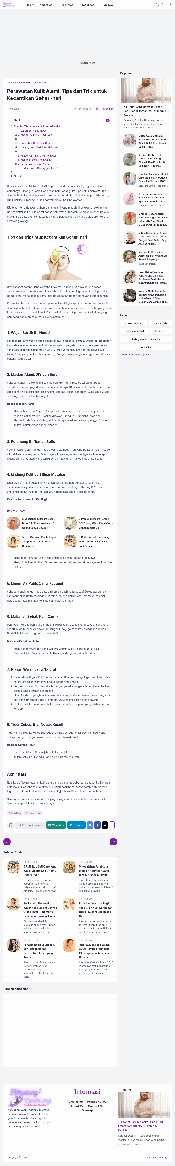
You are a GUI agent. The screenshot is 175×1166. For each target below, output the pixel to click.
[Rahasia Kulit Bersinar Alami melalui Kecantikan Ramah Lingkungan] (129, 262)
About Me (77, 1106)
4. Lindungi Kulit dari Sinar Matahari (38, 147)
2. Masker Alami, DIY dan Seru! (35, 134)
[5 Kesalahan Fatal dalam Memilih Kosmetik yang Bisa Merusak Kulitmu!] (69, 872)
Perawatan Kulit (35, 813)
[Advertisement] (87, 36)
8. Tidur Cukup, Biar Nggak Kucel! (38, 168)
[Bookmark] (10, 825)
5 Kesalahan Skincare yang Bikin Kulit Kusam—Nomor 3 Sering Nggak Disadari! (38, 523)
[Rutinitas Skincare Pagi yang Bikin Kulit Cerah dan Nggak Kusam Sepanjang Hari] (69, 909)
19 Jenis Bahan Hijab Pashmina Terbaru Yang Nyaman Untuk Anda (151, 198)
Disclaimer (76, 1101)
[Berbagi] (112, 825)
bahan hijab (160, 323)
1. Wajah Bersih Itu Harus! (32, 130)
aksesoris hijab (133, 323)
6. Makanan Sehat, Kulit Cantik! (35, 159)
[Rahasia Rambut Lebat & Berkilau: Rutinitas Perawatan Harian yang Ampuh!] (13, 950)
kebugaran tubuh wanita (146, 339)
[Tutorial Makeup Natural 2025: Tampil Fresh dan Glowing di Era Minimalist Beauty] (69, 950)
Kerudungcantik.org (157, 1157)
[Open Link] (171, 5)
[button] (103, 109)
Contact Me (96, 1106)
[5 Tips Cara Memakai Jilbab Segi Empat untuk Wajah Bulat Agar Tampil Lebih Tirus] (129, 145)
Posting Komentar (32, 825)
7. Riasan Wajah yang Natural (34, 164)
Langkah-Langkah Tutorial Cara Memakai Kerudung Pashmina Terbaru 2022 (153, 178)
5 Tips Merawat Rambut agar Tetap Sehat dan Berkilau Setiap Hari (39, 542)
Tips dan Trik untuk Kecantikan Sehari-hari (37, 126)
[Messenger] (90, 825)
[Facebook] (97, 825)
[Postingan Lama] (7, 841)
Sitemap (87, 1110)
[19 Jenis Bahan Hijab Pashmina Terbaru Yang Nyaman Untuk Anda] (129, 204)
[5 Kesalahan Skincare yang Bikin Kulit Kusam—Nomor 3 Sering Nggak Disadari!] (13, 528)
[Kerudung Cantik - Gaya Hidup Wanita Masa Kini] (8, 4)
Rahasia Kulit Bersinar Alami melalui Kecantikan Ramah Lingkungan (152, 256)
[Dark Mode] (157, 5)
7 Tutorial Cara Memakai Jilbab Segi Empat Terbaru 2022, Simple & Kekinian (146, 111)
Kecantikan (16, 813)
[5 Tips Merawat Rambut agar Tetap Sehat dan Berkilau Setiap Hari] (13, 546)
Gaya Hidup (160, 331)
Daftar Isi (16, 120)
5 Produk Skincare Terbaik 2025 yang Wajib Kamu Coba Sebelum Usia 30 (96, 523)
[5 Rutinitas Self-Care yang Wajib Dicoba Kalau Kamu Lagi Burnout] (70, 546)
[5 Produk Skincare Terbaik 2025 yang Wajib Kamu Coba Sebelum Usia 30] (70, 528)
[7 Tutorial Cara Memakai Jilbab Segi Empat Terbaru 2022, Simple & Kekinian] (146, 102)
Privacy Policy (96, 1101)
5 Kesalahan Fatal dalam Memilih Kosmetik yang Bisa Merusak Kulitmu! (94, 871)
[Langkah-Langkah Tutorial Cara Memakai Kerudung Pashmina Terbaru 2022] (129, 184)
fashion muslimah (134, 331)
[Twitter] (105, 825)
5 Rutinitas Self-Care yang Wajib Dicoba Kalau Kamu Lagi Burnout (94, 542)
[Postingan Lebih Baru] (113, 841)
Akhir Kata (19, 176)
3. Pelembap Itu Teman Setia (34, 143)
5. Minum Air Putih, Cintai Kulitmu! (37, 155)
